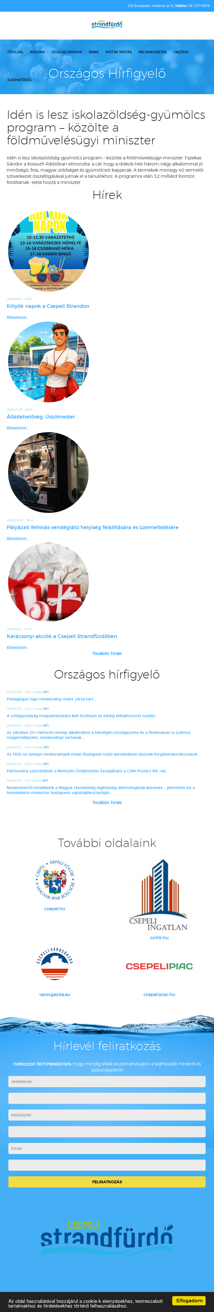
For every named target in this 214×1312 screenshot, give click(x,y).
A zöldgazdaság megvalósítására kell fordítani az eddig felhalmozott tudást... (82, 715)
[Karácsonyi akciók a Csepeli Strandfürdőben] (107, 582)
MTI (45, 692)
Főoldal (15, 52)
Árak (94, 52)
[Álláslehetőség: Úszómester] (107, 362)
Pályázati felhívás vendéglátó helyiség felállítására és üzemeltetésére (93, 527)
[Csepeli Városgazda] (55, 966)
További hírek (107, 653)
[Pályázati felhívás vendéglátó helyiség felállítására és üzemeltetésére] (107, 472)
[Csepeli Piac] (159, 966)
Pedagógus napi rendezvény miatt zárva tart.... (52, 699)
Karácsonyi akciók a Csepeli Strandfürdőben (62, 636)
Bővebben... (18, 317)
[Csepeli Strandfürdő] (107, 24)
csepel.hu (54, 908)
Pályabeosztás (152, 52)
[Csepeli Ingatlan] (159, 895)
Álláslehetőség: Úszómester (41, 417)
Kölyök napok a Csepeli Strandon (48, 306)
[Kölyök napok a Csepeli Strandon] (107, 251)
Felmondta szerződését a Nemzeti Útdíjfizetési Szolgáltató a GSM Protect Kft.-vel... (87, 770)
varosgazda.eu (54, 994)
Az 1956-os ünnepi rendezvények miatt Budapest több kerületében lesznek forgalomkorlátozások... (103, 754)
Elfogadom (189, 1301)
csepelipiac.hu (159, 994)
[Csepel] (55, 880)
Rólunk (37, 52)
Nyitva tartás (119, 52)
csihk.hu (159, 937)
